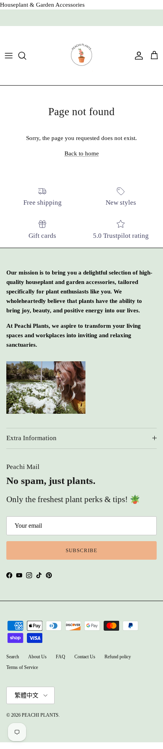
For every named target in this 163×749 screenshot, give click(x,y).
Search (12, 656)
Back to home (81, 153)
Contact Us (84, 656)
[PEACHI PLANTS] (81, 55)
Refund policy (117, 656)
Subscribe (81, 550)
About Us (37, 656)
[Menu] (8, 55)
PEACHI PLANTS (40, 715)
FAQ (60, 656)
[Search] (26, 55)
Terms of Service (22, 667)
